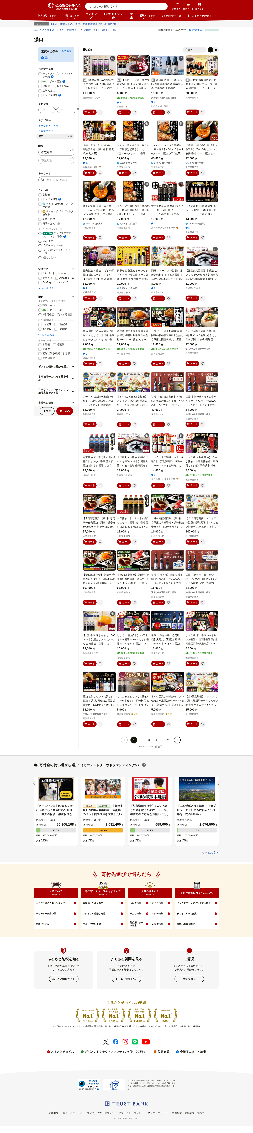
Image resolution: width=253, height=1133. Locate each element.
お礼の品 (47, 16)
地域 (72, 16)
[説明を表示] (52, 76)
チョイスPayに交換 (187, 913)
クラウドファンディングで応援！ (193, 903)
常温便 (46, 344)
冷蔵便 (61, 344)
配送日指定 (63, 86)
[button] (56, 269)
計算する (197, 29)
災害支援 (163, 1051)
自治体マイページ (53, 245)
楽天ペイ (47, 277)
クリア (47, 411)
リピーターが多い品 (46, 913)
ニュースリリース (73, 1112)
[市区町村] (56, 160)
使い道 (147, 16)
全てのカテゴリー (51, 126)
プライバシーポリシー (131, 1112)
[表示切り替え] (213, 50)
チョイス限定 (52, 95)
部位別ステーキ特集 (136, 924)
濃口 (47, 57)
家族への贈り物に (186, 924)
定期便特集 (157, 924)
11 (155, 223)
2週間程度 (48, 314)
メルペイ (63, 282)
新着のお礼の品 (51, 223)
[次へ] (177, 740)
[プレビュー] (112, 58)
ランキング (91, 15)
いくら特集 (157, 903)
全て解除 (67, 51)
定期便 (46, 86)
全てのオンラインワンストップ (58, 251)
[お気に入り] (100, 112)
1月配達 (47, 324)
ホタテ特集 (157, 913)
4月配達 (62, 328)
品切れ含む (49, 90)
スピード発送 (54, 81)
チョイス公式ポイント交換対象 (58, 213)
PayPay (47, 282)
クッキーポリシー (158, 1112)
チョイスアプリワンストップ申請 (57, 235)
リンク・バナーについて (100, 1112)
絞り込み (65, 411)
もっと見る (48, 288)
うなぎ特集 (135, 903)
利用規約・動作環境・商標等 (188, 1112)
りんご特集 (135, 913)
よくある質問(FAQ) (126, 978)
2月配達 (62, 324)
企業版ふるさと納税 (193, 1051)
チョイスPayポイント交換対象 (58, 205)
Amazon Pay (66, 277)
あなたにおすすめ (113, 15)
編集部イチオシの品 (93, 903)
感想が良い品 (42, 924)
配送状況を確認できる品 (56, 353)
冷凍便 (46, 349)
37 (87, 163)
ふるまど (48, 241)
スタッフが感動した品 (94, 913)
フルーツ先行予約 (92, 924)
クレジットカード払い (55, 273)
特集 (131, 15)
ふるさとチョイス (62, 1051)
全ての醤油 (47, 131)
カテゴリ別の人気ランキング (50, 903)
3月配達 (47, 328)
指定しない (49, 257)
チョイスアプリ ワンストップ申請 (58, 75)
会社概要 (54, 1112)
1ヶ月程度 (66, 314)
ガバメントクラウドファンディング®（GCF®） (116, 1051)
